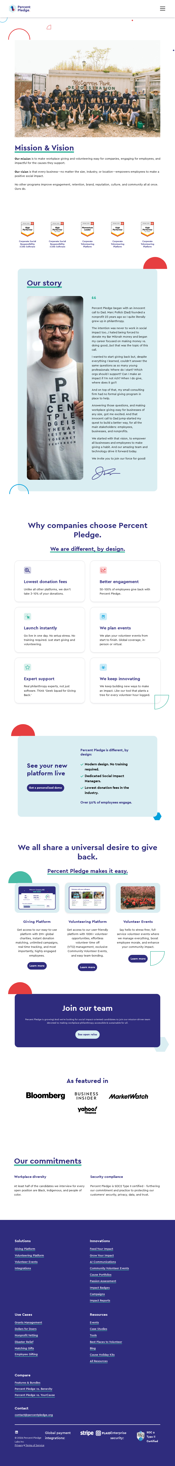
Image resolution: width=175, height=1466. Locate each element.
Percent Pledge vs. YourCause (35, 1395)
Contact (21, 1408)
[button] (162, 8)
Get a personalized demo (45, 787)
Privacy (19, 1445)
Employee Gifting (26, 1354)
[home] (20, 8)
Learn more (36, 965)
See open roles (87, 1034)
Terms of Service (34, 1445)
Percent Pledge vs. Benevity (33, 1388)
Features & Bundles (27, 1382)
